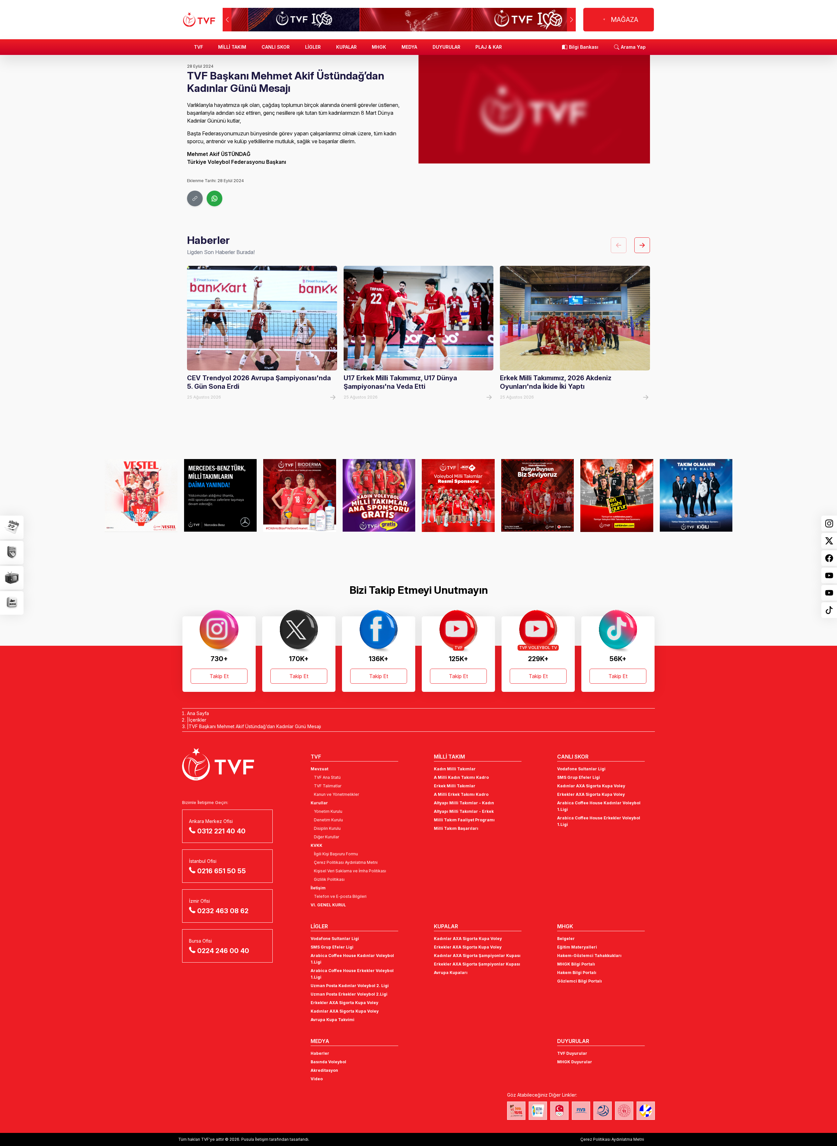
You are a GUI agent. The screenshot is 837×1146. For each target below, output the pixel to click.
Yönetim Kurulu (328, 811)
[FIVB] (581, 1111)
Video (317, 1078)
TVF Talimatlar (327, 785)
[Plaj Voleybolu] (538, 1111)
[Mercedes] (220, 495)
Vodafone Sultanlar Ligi (581, 768)
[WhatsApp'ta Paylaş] (214, 198)
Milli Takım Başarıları (456, 828)
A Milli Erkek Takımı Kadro (461, 794)
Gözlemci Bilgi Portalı (579, 981)
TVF (198, 47)
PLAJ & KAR (488, 47)
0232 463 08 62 (222, 911)
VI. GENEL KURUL (328, 904)
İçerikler (197, 720)
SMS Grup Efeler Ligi (578, 777)
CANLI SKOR (276, 47)
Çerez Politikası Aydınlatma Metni (346, 862)
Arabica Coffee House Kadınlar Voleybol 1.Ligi (599, 806)
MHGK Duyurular (574, 1061)
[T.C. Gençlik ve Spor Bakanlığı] (624, 1111)
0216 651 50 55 (221, 871)
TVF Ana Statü (327, 777)
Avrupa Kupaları (451, 972)
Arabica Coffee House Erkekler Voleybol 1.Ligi (598, 821)
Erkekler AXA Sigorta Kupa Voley (591, 794)
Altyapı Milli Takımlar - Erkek (464, 811)
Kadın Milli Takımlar (455, 768)
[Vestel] (141, 495)
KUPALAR (346, 47)
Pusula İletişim (254, 1139)
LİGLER (313, 47)
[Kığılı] (696, 495)
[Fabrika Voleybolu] (516, 1111)
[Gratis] (379, 495)
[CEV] (646, 1111)
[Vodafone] (537, 495)
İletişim (318, 887)
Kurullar (319, 802)
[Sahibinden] (616, 495)
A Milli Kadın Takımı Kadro (461, 777)
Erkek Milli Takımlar (454, 785)
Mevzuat (319, 768)
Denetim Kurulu (328, 819)
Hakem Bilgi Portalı (576, 972)
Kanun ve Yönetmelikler (336, 794)
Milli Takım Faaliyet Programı (464, 819)
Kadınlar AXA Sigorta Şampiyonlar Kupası (477, 955)
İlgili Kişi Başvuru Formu (336, 853)
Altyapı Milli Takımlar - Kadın (464, 802)
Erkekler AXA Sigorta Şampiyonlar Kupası (477, 964)
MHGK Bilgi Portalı (576, 964)
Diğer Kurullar (326, 836)
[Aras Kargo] (458, 495)
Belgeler (566, 938)
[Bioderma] (299, 495)
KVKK (316, 845)
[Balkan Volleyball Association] (602, 1111)
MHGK (379, 47)
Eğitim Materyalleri (577, 947)
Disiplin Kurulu (327, 828)
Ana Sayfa (198, 713)
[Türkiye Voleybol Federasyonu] (199, 19)
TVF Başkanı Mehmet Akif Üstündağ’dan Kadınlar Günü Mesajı (255, 726)
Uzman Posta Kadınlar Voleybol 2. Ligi (350, 985)
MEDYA (409, 47)
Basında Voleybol (328, 1061)
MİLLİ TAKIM (232, 47)
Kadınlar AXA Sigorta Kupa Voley (591, 785)
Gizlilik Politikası (329, 879)
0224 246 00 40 (223, 951)
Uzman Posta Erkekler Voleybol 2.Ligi (349, 994)
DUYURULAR (446, 47)
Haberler (320, 1053)
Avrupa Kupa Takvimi (332, 1019)
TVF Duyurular (572, 1053)
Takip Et (219, 676)
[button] (571, 19)
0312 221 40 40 (221, 831)
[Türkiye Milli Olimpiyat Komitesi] (559, 1111)
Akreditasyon (324, 1070)
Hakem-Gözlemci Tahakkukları (589, 955)
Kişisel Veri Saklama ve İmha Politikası (350, 870)
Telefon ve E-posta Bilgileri (340, 896)
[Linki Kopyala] (195, 198)
